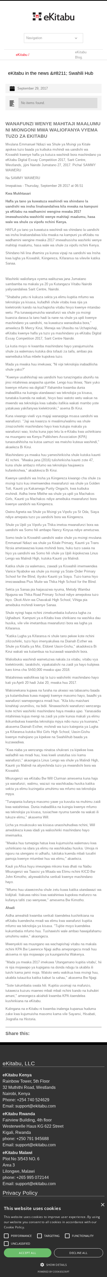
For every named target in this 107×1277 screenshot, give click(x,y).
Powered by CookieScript (53, 1271)
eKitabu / (22, 55)
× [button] (102, 1205)
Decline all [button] (78, 1253)
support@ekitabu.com (35, 1106)
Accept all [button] (27, 1253)
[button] (53, 38)
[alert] (53, 1238)
